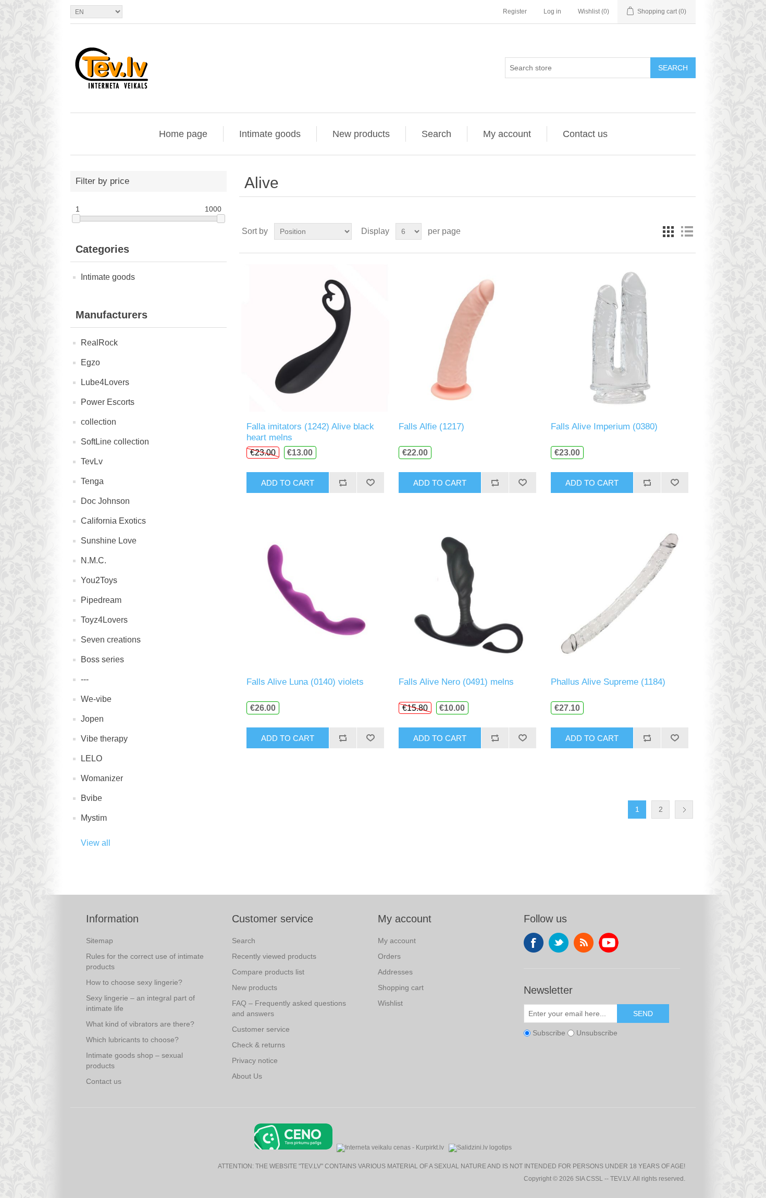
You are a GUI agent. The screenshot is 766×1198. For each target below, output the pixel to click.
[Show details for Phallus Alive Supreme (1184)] (619, 592)
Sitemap (99, 940)
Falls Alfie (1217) (431, 426)
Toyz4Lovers (104, 619)
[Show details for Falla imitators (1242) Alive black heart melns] (315, 337)
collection (98, 421)
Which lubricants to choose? (132, 1039)
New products (361, 134)
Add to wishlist (370, 482)
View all (95, 842)
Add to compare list (342, 482)
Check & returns (258, 1045)
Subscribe (549, 1033)
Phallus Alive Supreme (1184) (608, 682)
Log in (552, 11)
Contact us (585, 134)
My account (507, 134)
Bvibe (91, 798)
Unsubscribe (596, 1033)
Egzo (90, 362)
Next (684, 809)
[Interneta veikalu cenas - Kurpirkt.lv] (390, 1146)
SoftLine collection (115, 441)
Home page (183, 134)
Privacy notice (255, 1060)
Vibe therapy (104, 738)
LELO (91, 758)
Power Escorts (107, 402)
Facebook (533, 943)
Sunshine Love (109, 540)
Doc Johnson (105, 501)
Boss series (102, 659)
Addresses (395, 972)
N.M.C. (93, 560)
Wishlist (390, 1003)
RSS (584, 943)
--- (85, 679)
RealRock (99, 342)
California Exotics (113, 520)
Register (515, 11)
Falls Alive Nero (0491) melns (456, 682)
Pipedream (101, 600)
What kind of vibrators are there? (140, 1024)
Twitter (559, 943)
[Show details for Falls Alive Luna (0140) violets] (315, 592)
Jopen (92, 718)
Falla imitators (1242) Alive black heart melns (310, 432)
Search (673, 68)
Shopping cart (401, 987)
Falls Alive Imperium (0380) (604, 426)
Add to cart (287, 482)
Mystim (94, 817)
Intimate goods (270, 134)
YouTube (609, 943)
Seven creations (111, 639)
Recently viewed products (274, 956)
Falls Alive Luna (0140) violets (305, 682)
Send (643, 1013)
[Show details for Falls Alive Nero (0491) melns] (467, 592)
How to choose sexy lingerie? (134, 982)
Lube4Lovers (105, 382)
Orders (389, 956)
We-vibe (96, 699)
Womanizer (102, 778)
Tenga (92, 481)
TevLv (92, 461)
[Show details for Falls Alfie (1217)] (467, 337)
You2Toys (99, 580)
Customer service (261, 1029)
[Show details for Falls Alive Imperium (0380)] (619, 337)
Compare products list (268, 972)
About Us (247, 1076)
